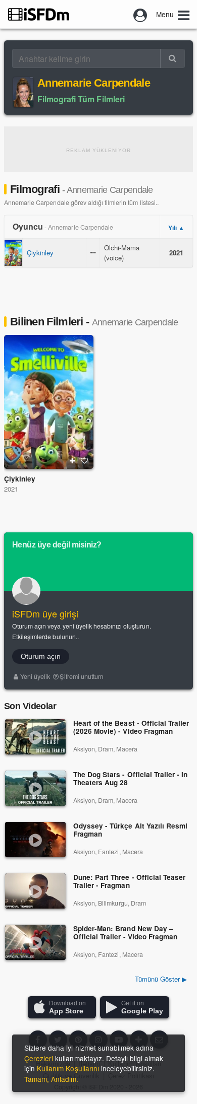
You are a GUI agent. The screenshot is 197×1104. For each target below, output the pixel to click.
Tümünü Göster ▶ (161, 979)
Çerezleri (38, 1058)
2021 (11, 489)
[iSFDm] (38, 14)
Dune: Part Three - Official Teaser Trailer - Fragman (129, 881)
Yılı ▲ (176, 227)
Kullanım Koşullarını (68, 1068)
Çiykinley (40, 252)
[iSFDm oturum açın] (140, 14)
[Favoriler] (84, 461)
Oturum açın (41, 656)
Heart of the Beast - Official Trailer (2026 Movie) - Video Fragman (131, 727)
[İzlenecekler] (72, 460)
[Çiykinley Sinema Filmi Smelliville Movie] (48, 402)
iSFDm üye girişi (45, 613)
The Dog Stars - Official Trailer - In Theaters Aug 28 (130, 779)
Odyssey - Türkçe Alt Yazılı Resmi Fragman (130, 830)
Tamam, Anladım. (51, 1079)
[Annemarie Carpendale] (23, 92)
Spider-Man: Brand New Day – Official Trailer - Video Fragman (125, 933)
